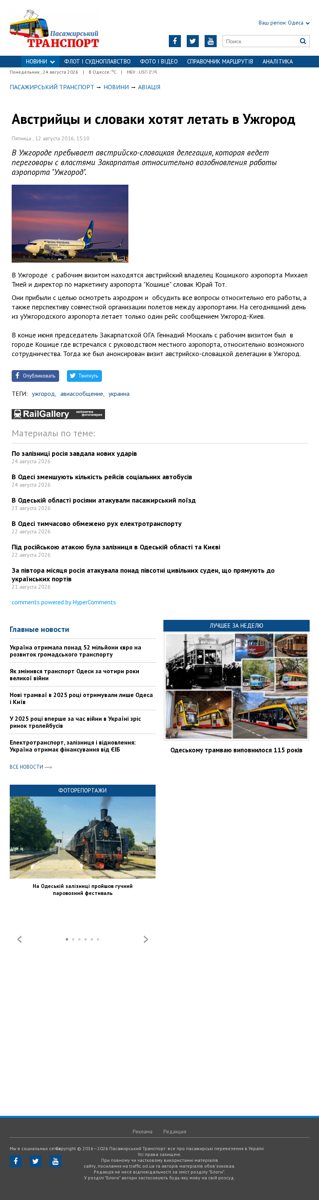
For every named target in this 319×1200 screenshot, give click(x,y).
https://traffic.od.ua (62, 28)
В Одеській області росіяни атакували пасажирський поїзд (104, 500)
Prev (19, 939)
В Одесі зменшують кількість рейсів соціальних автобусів (102, 476)
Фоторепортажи (82, 790)
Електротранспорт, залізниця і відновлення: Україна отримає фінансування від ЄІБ (73, 745)
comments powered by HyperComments (64, 602)
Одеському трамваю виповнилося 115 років (236, 750)
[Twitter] (193, 41)
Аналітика (278, 61)
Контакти (159, 73)
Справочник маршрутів (220, 61)
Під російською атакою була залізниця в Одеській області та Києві (116, 546)
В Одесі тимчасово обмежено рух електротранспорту (97, 523)
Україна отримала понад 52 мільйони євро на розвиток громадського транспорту (75, 650)
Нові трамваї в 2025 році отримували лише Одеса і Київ (81, 698)
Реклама (142, 1131)
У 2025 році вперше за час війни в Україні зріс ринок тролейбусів (75, 722)
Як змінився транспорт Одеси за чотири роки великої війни (74, 674)
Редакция (174, 1131)
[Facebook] (175, 41)
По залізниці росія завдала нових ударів (74, 453)
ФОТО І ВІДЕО (159, 61)
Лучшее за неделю (236, 625)
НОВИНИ (36, 61)
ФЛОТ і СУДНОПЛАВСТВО (97, 61)
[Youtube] (211, 41)
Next (146, 939)
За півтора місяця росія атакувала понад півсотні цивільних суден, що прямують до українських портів (143, 574)
